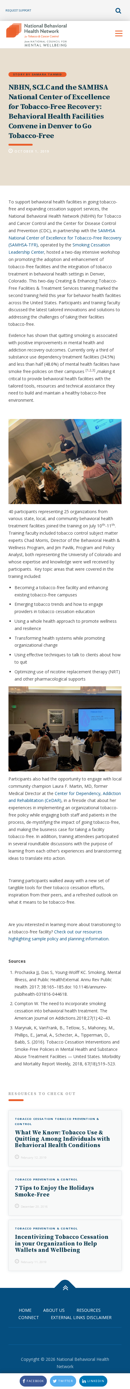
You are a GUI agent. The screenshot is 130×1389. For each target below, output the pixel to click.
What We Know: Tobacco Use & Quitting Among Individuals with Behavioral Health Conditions (62, 1139)
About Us (54, 1310)
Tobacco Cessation (34, 1119)
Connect (28, 1317)
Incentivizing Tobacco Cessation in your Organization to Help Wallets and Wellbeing (62, 1243)
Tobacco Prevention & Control (46, 1179)
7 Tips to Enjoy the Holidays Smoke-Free (54, 1191)
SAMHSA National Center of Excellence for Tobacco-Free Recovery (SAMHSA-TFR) (64, 238)
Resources (88, 1310)
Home (25, 1310)
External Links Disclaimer (81, 1317)
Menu (118, 33)
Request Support (18, 10)
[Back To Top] (65, 1288)
